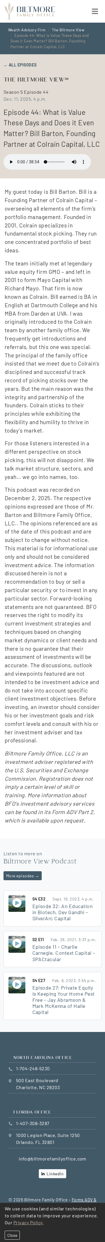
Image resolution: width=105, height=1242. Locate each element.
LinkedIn (55, 1173)
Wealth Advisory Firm (27, 30)
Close (12, 1235)
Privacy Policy (28, 1222)
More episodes (22, 875)
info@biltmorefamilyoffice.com (52, 1158)
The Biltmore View (68, 30)
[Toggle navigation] (95, 11)
